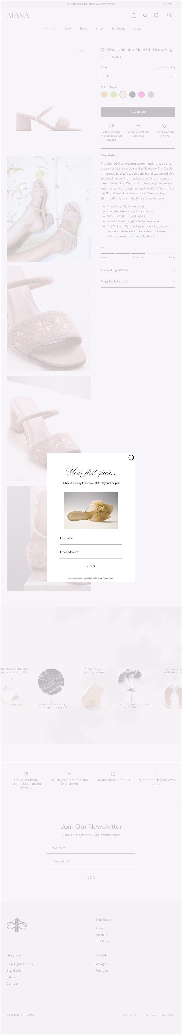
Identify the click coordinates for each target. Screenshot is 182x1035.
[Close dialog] (131, 457)
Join (91, 566)
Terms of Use (94, 578)
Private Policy (108, 578)
